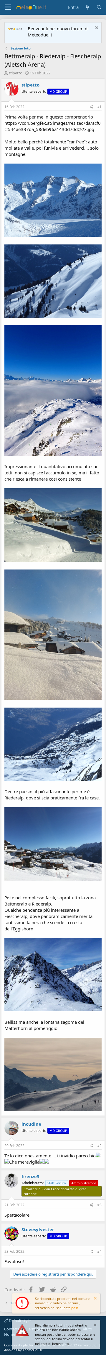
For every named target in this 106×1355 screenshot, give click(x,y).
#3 (99, 1204)
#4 (99, 1251)
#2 (99, 1145)
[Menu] (8, 7)
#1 (99, 106)
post (74, 1308)
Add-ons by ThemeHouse (23, 1350)
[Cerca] (99, 7)
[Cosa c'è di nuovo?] (87, 7)
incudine (31, 1124)
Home (9, 1334)
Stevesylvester (37, 1229)
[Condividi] (91, 107)
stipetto (15, 73)
